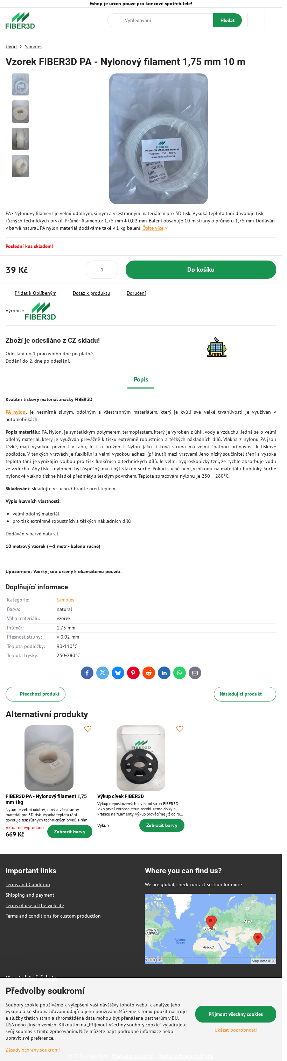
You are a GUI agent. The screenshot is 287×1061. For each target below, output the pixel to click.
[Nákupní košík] (256, 20)
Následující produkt (241, 694)
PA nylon (16, 412)
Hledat (227, 20)
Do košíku (201, 269)
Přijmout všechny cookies (236, 1014)
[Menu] (273, 20)
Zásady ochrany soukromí (33, 1050)
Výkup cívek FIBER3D (120, 796)
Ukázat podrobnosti (236, 1030)
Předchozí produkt (39, 694)
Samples (65, 600)
